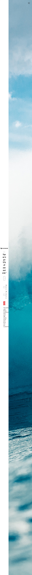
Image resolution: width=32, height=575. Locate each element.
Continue (4, 303)
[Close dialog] (29, 3)
